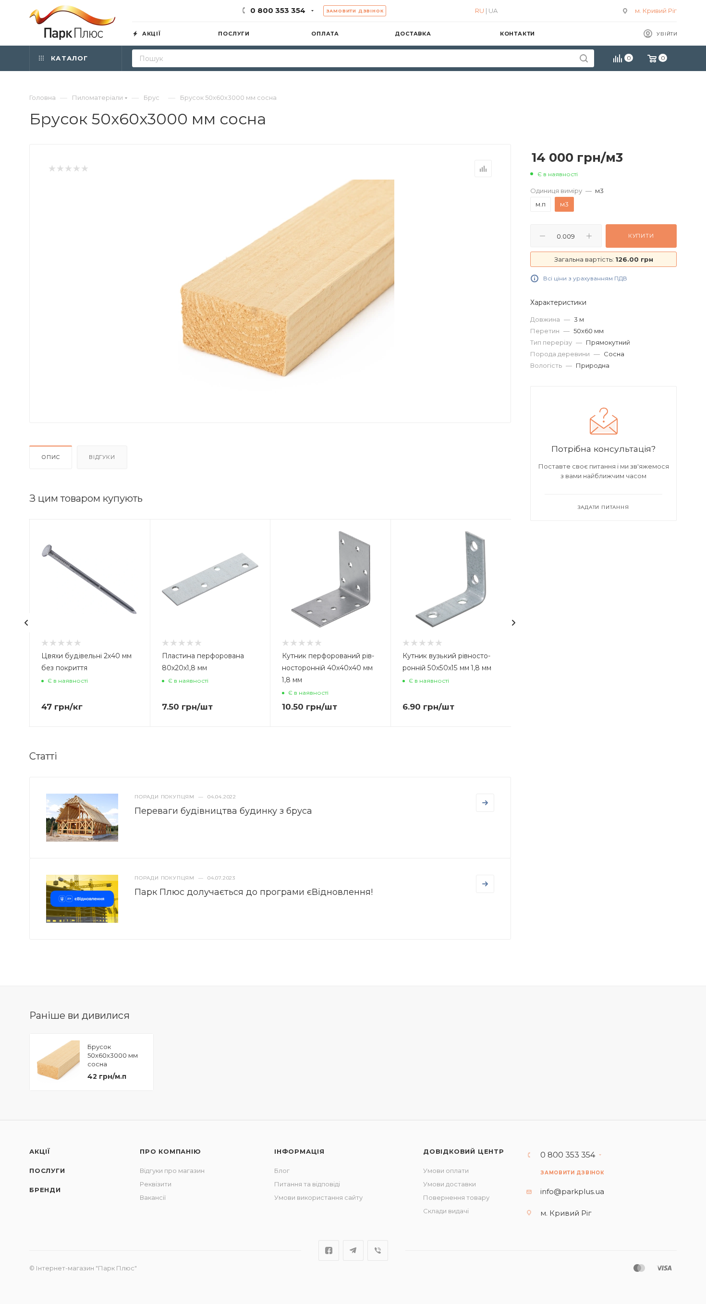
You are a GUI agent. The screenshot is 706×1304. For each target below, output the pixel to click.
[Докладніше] (485, 803)
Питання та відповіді (307, 1184)
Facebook (328, 1250)
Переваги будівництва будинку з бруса (223, 811)
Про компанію (170, 1151)
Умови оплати (446, 1170)
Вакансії (153, 1197)
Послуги (47, 1170)
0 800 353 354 (277, 10)
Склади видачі (446, 1211)
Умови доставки (449, 1184)
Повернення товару (456, 1197)
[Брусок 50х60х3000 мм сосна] (286, 288)
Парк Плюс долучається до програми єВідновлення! (253, 892)
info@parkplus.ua (572, 1191)
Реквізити (155, 1184)
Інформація (299, 1151)
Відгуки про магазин (172, 1170)
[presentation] (26, 622)
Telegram (353, 1250)
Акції (39, 1151)
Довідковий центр (463, 1151)
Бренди (45, 1190)
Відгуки (102, 457)
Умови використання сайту (318, 1197)
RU (479, 10)
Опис (50, 457)
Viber (377, 1250)
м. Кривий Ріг (656, 10)
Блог (282, 1170)
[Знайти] (583, 58)
